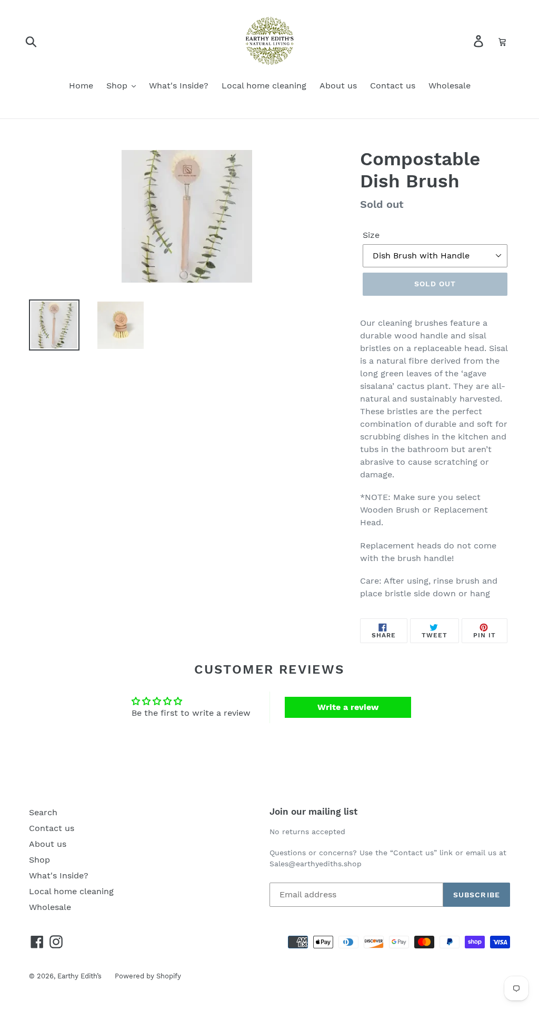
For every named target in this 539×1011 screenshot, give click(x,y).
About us (47, 844)
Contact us (51, 828)
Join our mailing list (313, 811)
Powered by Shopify (148, 976)
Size (371, 235)
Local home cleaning (71, 891)
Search (43, 812)
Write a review (348, 707)
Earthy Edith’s (79, 976)
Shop (39, 860)
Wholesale (50, 907)
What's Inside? (58, 875)
